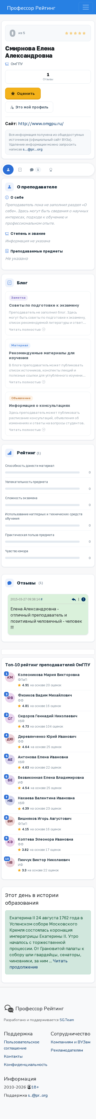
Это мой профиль (31, 107)
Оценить (26, 93)
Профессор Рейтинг (31, 8)
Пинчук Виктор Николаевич (44, 860)
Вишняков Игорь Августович (44, 818)
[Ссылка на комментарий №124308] (74, 599)
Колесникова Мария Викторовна (49, 674)
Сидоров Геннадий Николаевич (47, 716)
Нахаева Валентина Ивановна (46, 798)
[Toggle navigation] (86, 7)
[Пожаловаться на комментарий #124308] (83, 599)
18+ (35, 1087)
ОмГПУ (17, 64)
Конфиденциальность (25, 1064)
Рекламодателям (67, 1050)
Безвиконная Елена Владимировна (51, 777)
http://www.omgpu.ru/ (41, 123)
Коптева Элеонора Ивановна (45, 839)
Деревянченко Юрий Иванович (47, 736)
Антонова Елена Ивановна (43, 757)
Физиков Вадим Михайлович (45, 695)
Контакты (13, 1056)
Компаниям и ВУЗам (70, 1042)
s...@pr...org (32, 149)
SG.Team (67, 1019)
